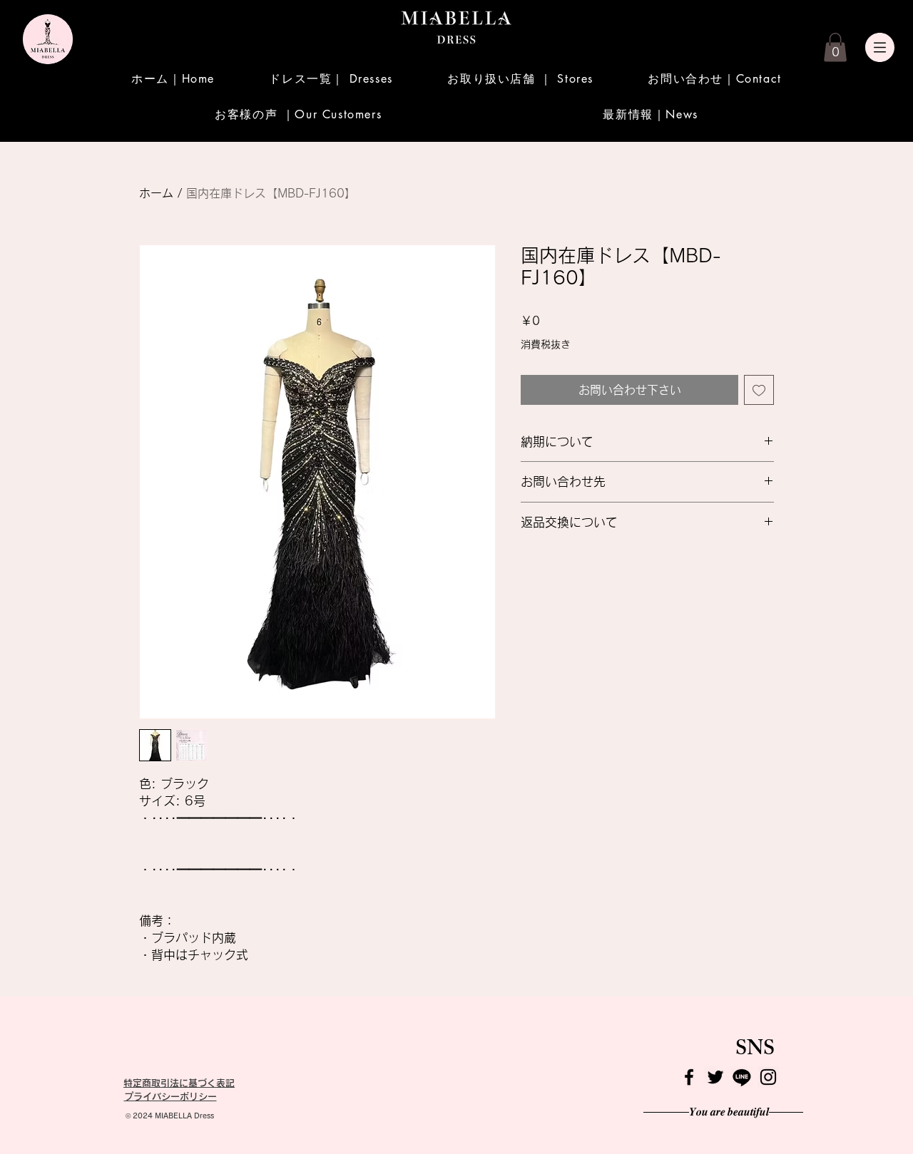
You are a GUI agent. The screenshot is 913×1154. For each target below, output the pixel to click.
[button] (835, 47)
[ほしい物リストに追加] (759, 390)
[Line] (742, 1077)
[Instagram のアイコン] (768, 1077)
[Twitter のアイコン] (715, 1077)
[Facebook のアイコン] (689, 1077)
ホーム (156, 193)
